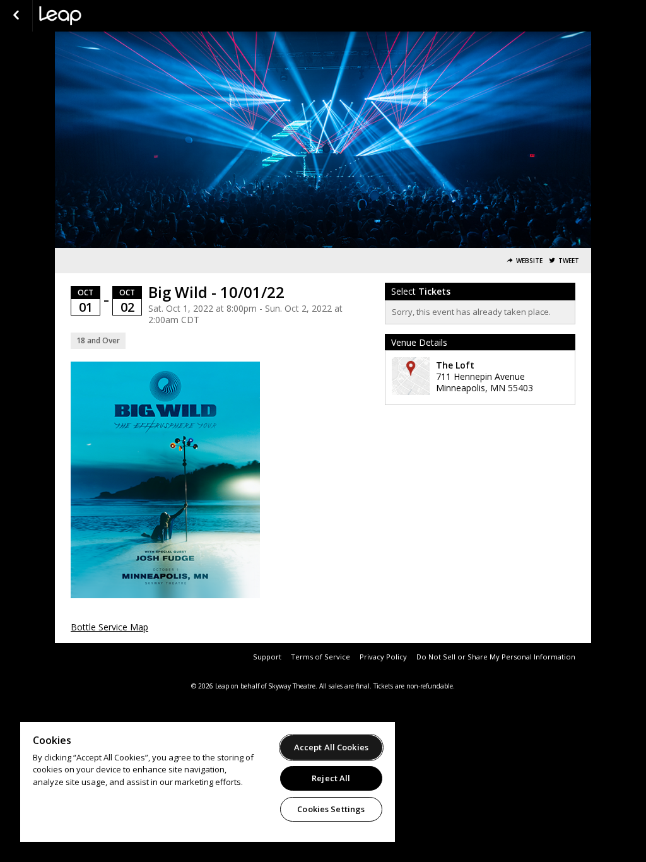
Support (267, 656)
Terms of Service (320, 656)
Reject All (331, 778)
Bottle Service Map (109, 627)
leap (102, 15)
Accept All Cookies (331, 747)
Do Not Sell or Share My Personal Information (495, 656)
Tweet (568, 261)
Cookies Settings (331, 809)
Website (529, 261)
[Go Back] (16, 16)
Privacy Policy (383, 656)
